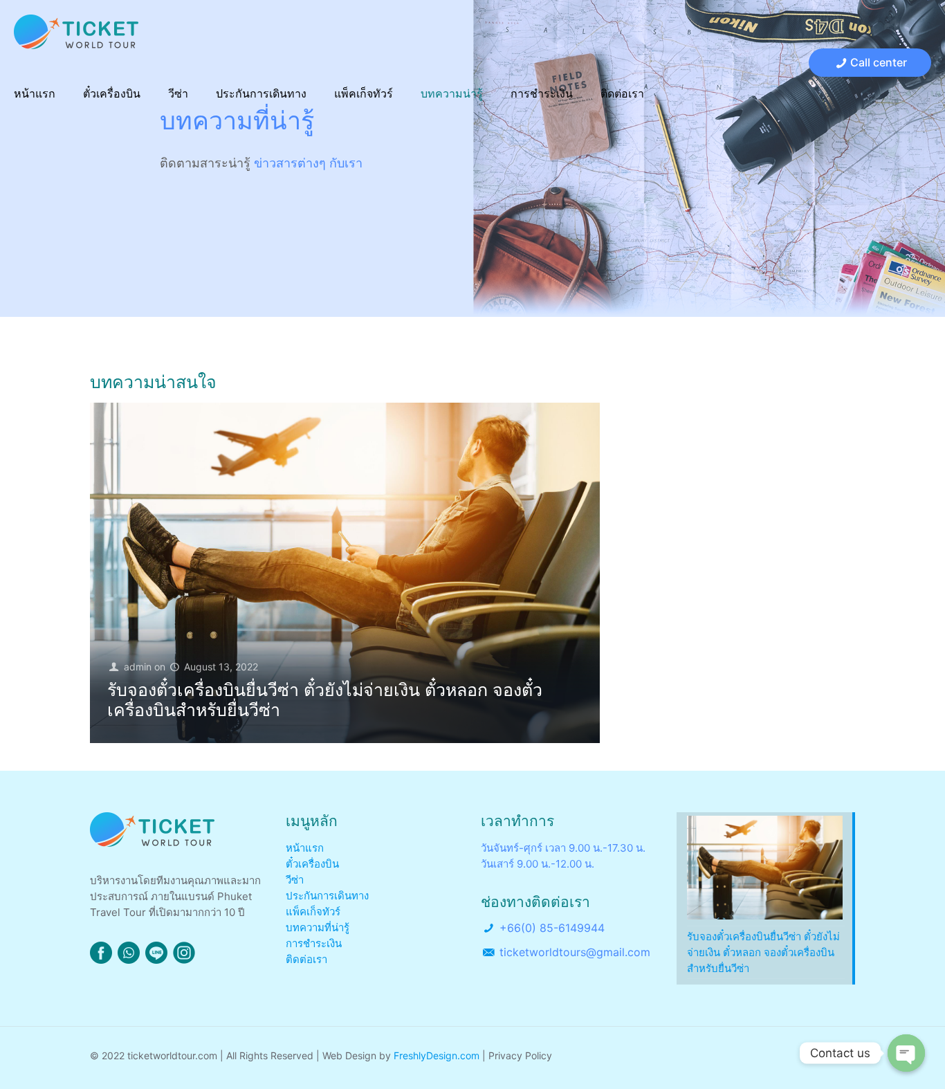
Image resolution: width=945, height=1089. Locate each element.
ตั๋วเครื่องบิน (312, 863)
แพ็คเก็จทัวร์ (313, 911)
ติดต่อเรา (306, 959)
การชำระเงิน (314, 943)
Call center (878, 62)
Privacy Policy (520, 1055)
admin (138, 666)
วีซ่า (295, 879)
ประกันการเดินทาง (327, 895)
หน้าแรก (305, 847)
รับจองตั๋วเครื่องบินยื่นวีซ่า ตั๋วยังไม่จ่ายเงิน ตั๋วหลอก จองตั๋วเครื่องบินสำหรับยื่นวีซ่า (324, 699)
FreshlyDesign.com (436, 1055)
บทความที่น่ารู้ (317, 927)
